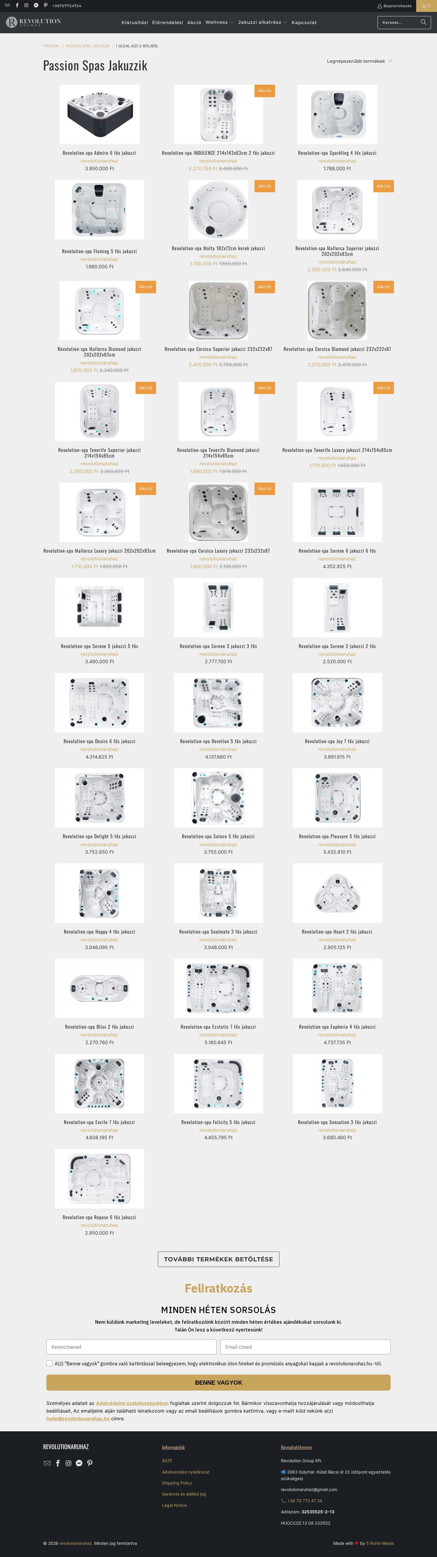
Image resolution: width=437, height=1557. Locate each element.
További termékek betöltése (218, 1259)
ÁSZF (167, 1460)
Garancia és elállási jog (184, 1493)
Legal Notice (174, 1505)
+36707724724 (66, 6)
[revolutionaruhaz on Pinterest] (45, 6)
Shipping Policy (177, 1482)
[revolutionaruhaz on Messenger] (35, 6)
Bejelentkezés (397, 6)
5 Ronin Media (380, 1543)
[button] (219, 22)
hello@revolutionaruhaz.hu (78, 1419)
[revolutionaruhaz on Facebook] (16, 6)
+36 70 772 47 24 (304, 1500)
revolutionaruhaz (75, 1543)
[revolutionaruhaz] (33, 22)
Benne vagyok (218, 1382)
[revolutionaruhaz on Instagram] (26, 6)
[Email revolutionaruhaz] (7, 6)
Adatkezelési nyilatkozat (186, 1471)
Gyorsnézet (99, 129)
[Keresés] (423, 22)
